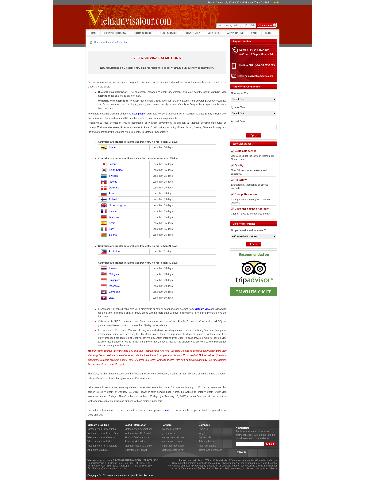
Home (93, 33)
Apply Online (235, 33)
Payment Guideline (135, 441)
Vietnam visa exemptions (138, 429)
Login (276, 2)
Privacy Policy (207, 441)
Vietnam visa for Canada (101, 437)
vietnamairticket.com (173, 437)
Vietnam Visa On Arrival (138, 433)
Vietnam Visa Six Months (139, 445)
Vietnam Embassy (115, 33)
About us (204, 429)
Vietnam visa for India (99, 441)
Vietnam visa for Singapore (102, 445)
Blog (268, 33)
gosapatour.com (170, 433)
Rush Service (168, 33)
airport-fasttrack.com (173, 445)
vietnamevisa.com (172, 441)
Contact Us (205, 437)
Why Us (203, 433)
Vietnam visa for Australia (101, 429)
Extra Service (143, 33)
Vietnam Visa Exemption (115, 42)
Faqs (254, 33)
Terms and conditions (210, 449)
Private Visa (192, 33)
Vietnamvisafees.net (173, 449)
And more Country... (98, 449)
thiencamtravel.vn (171, 429)
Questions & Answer (136, 449)
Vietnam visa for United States (104, 433)
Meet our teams (207, 445)
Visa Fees (214, 33)
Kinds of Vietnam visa (137, 437)
